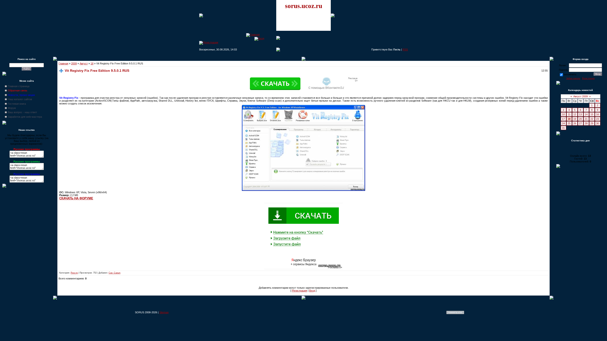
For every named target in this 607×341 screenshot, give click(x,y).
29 (591, 123)
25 (569, 123)
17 (563, 118)
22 (591, 118)
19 (574, 118)
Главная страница (18, 86)
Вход (312, 290)
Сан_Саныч (114, 273)
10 (563, 114)
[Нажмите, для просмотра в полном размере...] (303, 189)
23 (597, 118)
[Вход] (259, 38)
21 (586, 118)
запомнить (570, 74)
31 (563, 127)
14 (586, 114)
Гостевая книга (17, 103)
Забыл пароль (573, 78)
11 (569, 114)
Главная (63, 63)
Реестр (74, 273)
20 (580, 118)
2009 (74, 63)
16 (597, 114)
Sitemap (164, 312)
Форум (12, 108)
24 (563, 123)
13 (580, 114)
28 (586, 123)
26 (574, 123)
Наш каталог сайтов (20, 99)
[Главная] (253, 34)
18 (92, 63)
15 (591, 114)
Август (84, 63)
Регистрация (299, 290)
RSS (405, 49)
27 (580, 123)
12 (574, 114)
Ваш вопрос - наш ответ (22, 112)
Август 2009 (580, 96)
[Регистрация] (208, 42)
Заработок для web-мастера (25, 116)
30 (597, 123)
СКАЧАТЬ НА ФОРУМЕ (76, 198)
